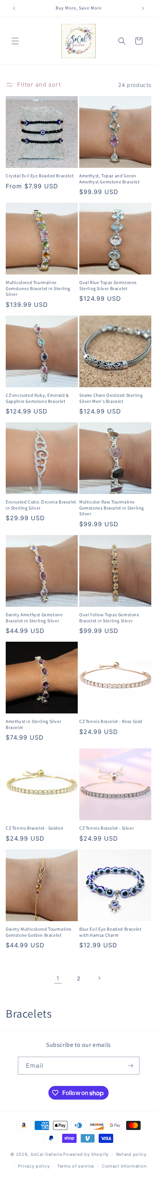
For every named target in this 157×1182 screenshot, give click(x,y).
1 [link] (57, 978)
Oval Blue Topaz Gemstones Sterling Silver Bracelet (108, 285)
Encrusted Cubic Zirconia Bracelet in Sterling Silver (41, 505)
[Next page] (99, 978)
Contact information (124, 1166)
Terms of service (75, 1166)
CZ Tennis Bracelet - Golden (34, 828)
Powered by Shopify (86, 1154)
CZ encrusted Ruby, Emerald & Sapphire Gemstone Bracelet (37, 398)
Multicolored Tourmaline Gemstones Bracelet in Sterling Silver (38, 288)
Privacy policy (34, 1166)
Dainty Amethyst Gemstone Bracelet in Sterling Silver (34, 617)
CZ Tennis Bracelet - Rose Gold (111, 721)
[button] (15, 41)
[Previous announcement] (14, 8)
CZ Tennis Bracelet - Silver (106, 828)
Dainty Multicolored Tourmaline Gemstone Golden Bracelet (39, 932)
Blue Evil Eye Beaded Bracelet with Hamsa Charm (110, 932)
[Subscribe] (130, 1066)
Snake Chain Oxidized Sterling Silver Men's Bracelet (111, 398)
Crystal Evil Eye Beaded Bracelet (40, 175)
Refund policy (131, 1154)
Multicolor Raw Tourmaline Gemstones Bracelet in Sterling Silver (111, 507)
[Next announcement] (143, 8)
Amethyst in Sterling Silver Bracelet (33, 724)
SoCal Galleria (46, 1154)
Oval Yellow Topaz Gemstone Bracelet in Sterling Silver (109, 617)
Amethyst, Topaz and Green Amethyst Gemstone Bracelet (109, 179)
